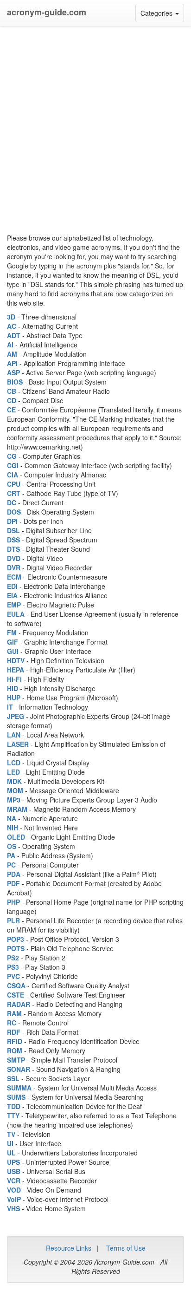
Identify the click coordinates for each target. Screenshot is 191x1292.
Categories (162, 15)
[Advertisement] (95, 128)
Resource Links (68, 1248)
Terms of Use (126, 1248)
